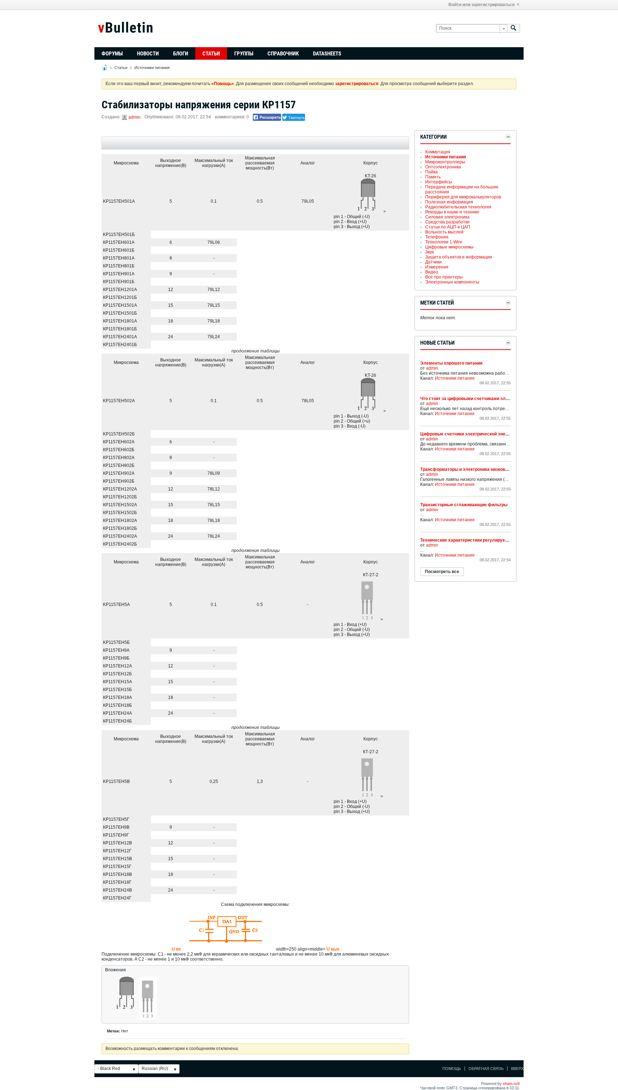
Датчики (433, 262)
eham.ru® (511, 1083)
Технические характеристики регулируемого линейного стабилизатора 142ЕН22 (505, 540)
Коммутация (437, 151)
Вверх (517, 1068)
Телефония (436, 237)
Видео (431, 272)
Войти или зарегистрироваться (481, 4)
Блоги (180, 53)
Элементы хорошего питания (451, 363)
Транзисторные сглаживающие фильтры (463, 504)
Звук (429, 252)
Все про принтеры (444, 277)
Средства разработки (447, 222)
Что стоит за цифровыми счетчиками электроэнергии (477, 398)
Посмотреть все (442, 571)
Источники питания (152, 67)
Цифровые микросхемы (449, 247)
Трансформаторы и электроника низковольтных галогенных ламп (490, 469)
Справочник (283, 53)
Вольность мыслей (444, 232)
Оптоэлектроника (443, 166)
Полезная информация (449, 201)
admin (134, 117)
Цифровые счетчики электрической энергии (467, 434)
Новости (148, 53)
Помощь (451, 1068)
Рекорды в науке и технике (452, 211)
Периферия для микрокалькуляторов (463, 196)
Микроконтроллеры (445, 161)
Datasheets (327, 53)
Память (433, 176)
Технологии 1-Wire (443, 242)
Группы (243, 53)
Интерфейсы (438, 181)
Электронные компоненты (452, 282)
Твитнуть (296, 117)
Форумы (112, 53)
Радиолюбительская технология (458, 206)
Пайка (431, 171)
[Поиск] (513, 28)
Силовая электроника (447, 217)
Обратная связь (486, 1068)
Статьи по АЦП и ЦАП (447, 227)
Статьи (211, 53)
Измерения (436, 267)
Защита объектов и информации (458, 257)
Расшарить (270, 117)
